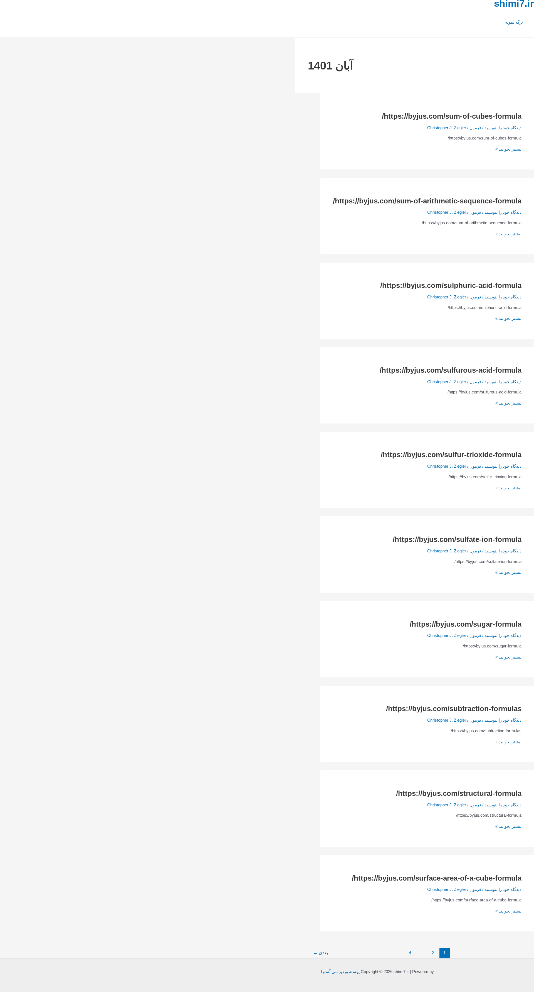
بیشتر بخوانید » (508, 149)
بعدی (320, 952)
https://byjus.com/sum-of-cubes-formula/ (451, 116)
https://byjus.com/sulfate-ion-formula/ (457, 539)
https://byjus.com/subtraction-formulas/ (453, 708)
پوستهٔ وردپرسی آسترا (340, 971)
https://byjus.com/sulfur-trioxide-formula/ (451, 454)
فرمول (475, 127)
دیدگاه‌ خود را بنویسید (502, 127)
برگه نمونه (514, 22)
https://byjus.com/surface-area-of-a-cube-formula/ (436, 878)
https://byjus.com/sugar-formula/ (465, 624)
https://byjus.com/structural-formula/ (458, 793)
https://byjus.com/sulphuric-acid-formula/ (450, 285)
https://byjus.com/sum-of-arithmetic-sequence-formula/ (427, 201)
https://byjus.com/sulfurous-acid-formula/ (450, 370)
